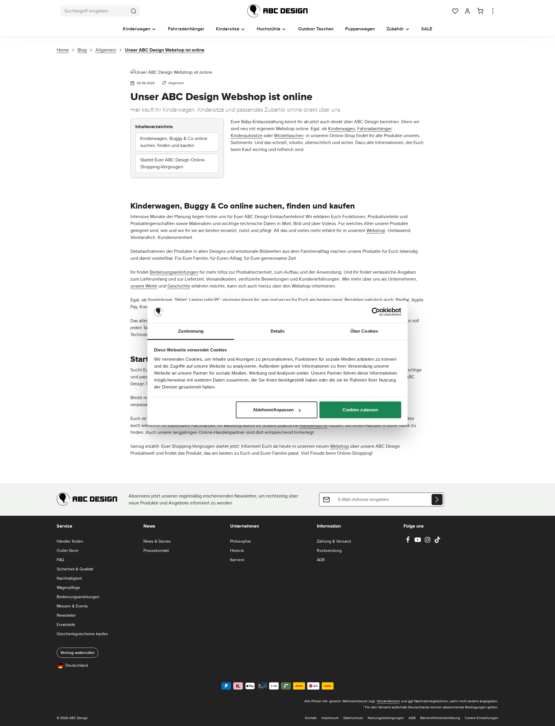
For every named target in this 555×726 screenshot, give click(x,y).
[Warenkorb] (480, 10)
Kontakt (311, 717)
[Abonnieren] (437, 499)
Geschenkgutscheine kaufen (82, 634)
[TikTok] (437, 541)
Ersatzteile (66, 624)
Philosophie (240, 541)
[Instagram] (428, 541)
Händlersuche (313, 425)
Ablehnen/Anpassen (273, 409)
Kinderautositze (246, 135)
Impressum (330, 717)
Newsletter (66, 615)
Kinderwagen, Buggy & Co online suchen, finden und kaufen (173, 142)
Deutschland (76, 665)
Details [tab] (278, 331)
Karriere (237, 560)
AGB (321, 560)
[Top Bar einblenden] (492, 10)
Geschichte (178, 286)
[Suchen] (133, 10)
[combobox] (94, 10)
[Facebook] (408, 541)
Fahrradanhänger (374, 128)
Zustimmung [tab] (191, 331)
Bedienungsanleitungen (174, 272)
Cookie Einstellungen (481, 717)
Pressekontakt (156, 550)
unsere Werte (143, 286)
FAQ (60, 560)
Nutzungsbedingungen (386, 717)
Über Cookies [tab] (364, 331)
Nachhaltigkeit (69, 578)
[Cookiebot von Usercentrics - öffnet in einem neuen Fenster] (376, 312)
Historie (237, 550)
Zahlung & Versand (334, 541)
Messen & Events (72, 606)
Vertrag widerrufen (77, 652)
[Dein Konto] (467, 10)
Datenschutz (353, 717)
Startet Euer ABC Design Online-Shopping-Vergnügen (173, 163)
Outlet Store (67, 550)
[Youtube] (418, 541)
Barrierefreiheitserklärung (440, 717)
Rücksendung (329, 550)
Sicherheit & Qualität (75, 569)
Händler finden (70, 541)
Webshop (376, 230)
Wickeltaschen (289, 135)
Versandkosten (388, 701)
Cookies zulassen (360, 409)
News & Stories (157, 541)
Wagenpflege (68, 587)
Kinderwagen (341, 128)
